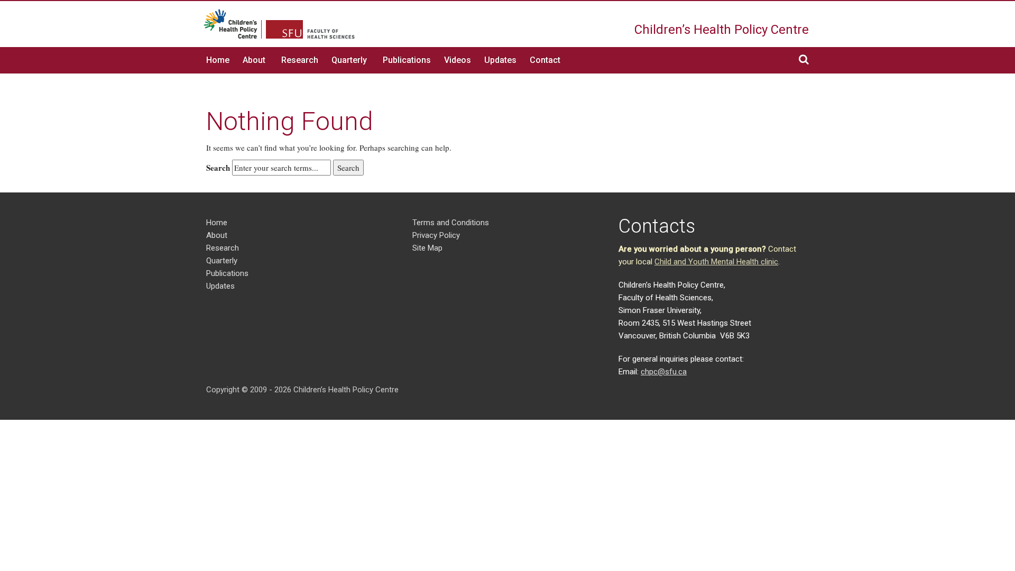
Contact (545, 60)
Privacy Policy (436, 235)
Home (217, 60)
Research (299, 60)
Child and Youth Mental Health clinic (716, 261)
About (254, 60)
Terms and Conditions (450, 222)
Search (218, 167)
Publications (407, 60)
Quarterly (349, 60)
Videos (457, 60)
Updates (500, 60)
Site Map (427, 248)
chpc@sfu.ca (664, 371)
